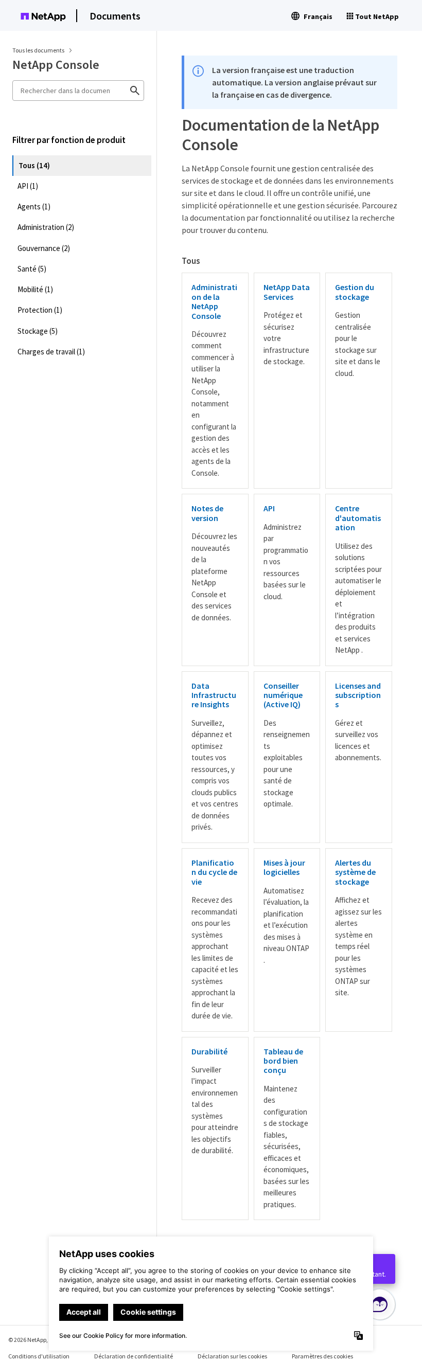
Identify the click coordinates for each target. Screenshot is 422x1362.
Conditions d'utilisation (38, 1356)
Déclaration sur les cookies (232, 1356)
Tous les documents (38, 50)
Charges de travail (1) (51, 351)
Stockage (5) (37, 331)
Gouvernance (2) (43, 248)
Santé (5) (31, 269)
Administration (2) (45, 227)
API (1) (27, 186)
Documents (115, 15)
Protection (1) (39, 310)
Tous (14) (34, 165)
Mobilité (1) (35, 289)
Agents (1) (33, 206)
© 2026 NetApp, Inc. (33, 1339)
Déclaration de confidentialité (133, 1356)
